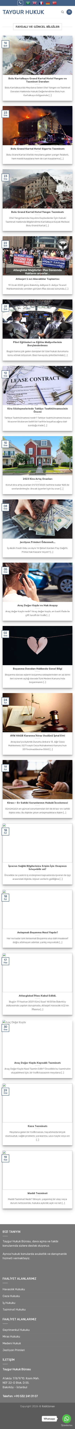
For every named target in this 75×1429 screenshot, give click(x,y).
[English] (34, 3)
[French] (41, 3)
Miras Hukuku (11, 1336)
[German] (48, 3)
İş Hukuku (9, 1303)
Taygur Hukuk (23, 12)
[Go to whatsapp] (66, 1418)
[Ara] (62, 12)
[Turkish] (54, 3)
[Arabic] (28, 3)
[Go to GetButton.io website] (66, 1425)
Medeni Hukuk (12, 1343)
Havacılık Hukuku (14, 1289)
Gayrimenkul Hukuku (16, 1330)
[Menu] (69, 12)
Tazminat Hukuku (14, 1309)
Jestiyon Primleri (14, 1350)
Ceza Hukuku (11, 1296)
